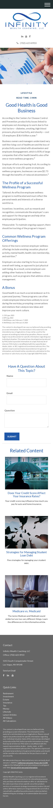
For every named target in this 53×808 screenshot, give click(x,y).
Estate (6, 699)
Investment (8, 696)
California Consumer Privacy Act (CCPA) (33, 763)
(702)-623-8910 (28, 43)
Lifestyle (7, 711)
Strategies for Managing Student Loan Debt (26, 554)
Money (6, 708)
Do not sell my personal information (24, 767)
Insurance (7, 702)
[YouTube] (26, 36)
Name (10, 375)
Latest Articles (10, 715)
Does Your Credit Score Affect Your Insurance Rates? (26, 494)
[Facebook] (29, 36)
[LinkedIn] (22, 36)
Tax (4, 705)
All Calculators (9, 721)
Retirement (8, 693)
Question (9, 410)
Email (10, 393)
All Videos (7, 718)
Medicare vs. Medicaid (26, 611)
